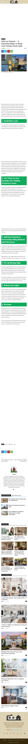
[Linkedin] (14, 489)
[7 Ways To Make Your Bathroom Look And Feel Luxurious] (14, 614)
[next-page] (4, 518)
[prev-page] (2, 518)
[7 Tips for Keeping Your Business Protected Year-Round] (21, 561)
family (6, 444)
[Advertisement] (14, 24)
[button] (2, 2)
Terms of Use (10, 740)
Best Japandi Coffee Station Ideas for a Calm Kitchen (20, 538)
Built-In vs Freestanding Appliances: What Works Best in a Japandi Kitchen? (7, 552)
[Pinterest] (8, 51)
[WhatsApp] (11, 51)
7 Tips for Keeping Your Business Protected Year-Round (20, 568)
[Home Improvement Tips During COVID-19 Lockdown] (14, 587)
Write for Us (23, 740)
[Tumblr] (17, 733)
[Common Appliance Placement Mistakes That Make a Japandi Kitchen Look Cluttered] (7, 561)
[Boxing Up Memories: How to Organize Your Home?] (14, 668)
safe (14, 444)
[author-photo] (14, 472)
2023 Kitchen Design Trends (9, 706)
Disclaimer (5, 740)
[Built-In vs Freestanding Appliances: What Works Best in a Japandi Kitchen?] (7, 546)
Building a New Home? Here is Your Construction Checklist (11, 652)
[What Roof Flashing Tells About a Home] (4, 507)
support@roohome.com (16, 729)
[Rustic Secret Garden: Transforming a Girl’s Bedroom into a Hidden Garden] (21, 546)
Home (2, 4)
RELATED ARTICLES (6, 495)
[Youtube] (24, 733)
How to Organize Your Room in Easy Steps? (20, 460)
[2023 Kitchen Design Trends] (14, 695)
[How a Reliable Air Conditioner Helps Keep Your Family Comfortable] (4, 513)
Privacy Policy (16, 740)
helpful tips (11, 444)
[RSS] (14, 733)
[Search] (26, 2)
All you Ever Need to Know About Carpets (7, 460)
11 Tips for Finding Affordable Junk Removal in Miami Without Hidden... (7, 538)
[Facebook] (2, 51)
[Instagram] (7, 733)
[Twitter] (5, 51)
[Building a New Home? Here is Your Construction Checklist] (14, 641)
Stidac (3, 48)
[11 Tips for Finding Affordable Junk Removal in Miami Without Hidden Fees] (7, 531)
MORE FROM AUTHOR (16, 495)
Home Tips (7, 4)
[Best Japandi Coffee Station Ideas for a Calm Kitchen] (4, 500)
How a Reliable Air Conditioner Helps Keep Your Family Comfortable (16, 513)
